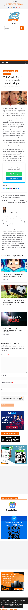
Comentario (5, 355)
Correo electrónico (7, 382)
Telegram (15, 178)
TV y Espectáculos (6, 73)
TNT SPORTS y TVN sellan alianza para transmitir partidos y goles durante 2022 (14, 302)
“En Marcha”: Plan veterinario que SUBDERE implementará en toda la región (13, 201)
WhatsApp (15, 174)
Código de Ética (23, 600)
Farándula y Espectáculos (8, 71)
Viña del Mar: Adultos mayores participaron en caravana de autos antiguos (14, 196)
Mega (17, 71)
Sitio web (3, 390)
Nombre (4, 375)
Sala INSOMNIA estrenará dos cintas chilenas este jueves (13, 275)
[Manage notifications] (3, 607)
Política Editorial (5, 600)
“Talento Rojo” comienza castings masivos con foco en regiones (13, 330)
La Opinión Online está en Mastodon (9, 609)
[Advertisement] (14, 46)
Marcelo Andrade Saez (15, 86)
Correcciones (15, 600)
